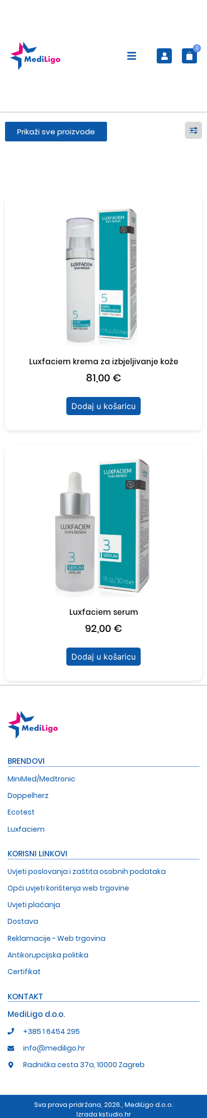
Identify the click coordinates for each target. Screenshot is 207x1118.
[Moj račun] (164, 55)
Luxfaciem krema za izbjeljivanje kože (103, 361)
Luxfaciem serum (103, 612)
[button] (132, 57)
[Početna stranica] (35, 56)
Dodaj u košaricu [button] (103, 406)
